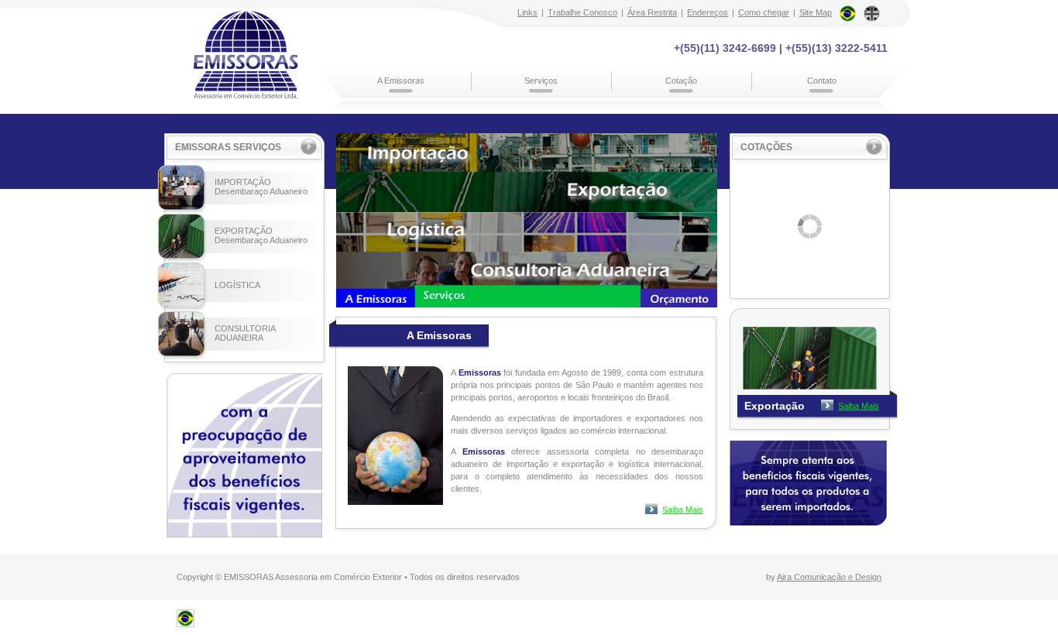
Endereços (707, 12)
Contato (821, 80)
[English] (872, 11)
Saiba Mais (682, 509)
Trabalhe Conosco (582, 12)
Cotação (681, 80)
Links (527, 12)
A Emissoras (400, 80)
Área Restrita (652, 12)
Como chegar (763, 12)
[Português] (848, 11)
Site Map (815, 12)
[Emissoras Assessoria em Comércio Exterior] (185, 622)
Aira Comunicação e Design (829, 577)
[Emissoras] (246, 54)
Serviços (541, 80)
